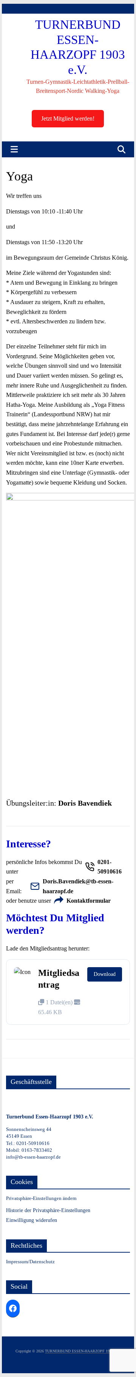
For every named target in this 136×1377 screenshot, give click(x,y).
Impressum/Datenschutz (30, 1261)
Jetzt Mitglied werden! (67, 118)
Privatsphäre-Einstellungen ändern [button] (41, 1198)
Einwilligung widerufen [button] (31, 1220)
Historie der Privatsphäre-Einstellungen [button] (48, 1210)
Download (105, 974)
